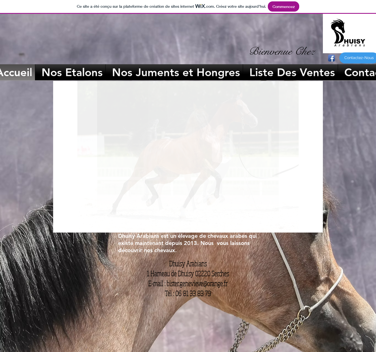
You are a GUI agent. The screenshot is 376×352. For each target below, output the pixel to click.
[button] (188, 157)
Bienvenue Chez (282, 51)
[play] (311, 228)
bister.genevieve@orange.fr (197, 283)
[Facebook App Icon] (331, 58)
